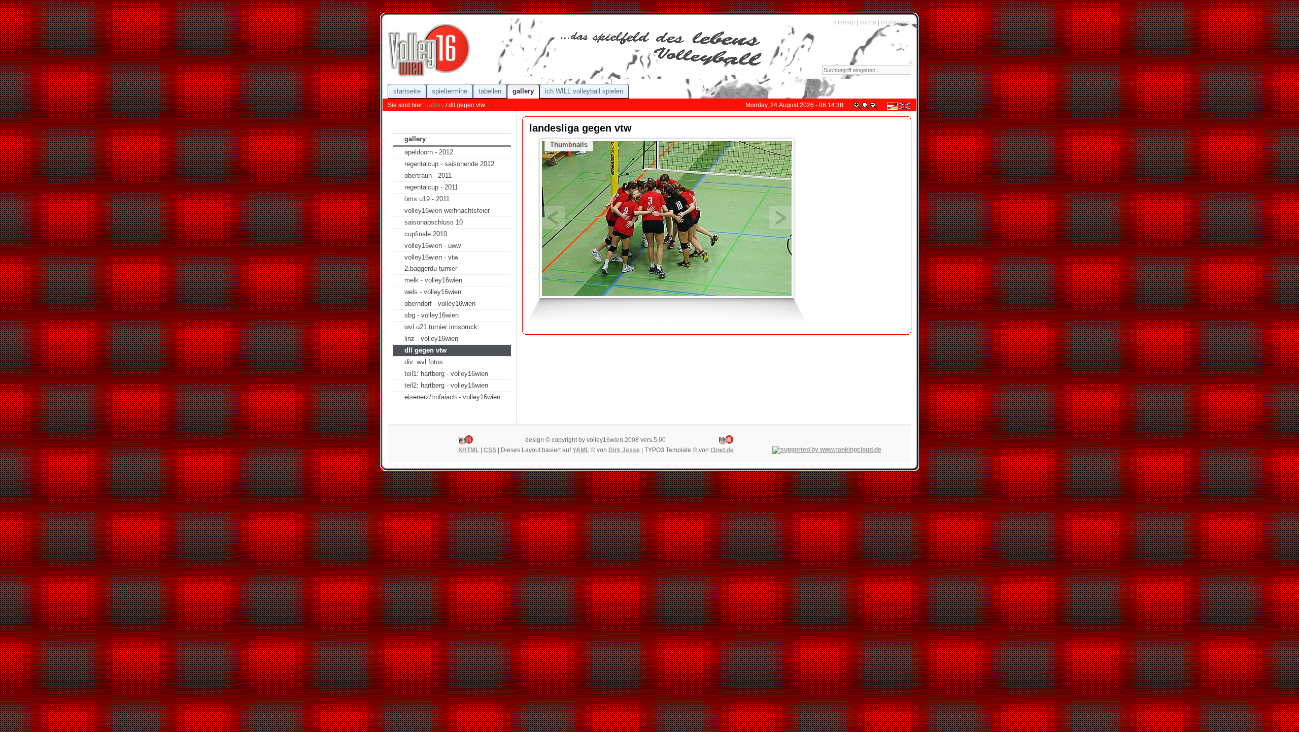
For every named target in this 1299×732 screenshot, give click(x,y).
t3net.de (722, 450)
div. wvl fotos (423, 362)
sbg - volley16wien (431, 315)
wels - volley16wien (432, 292)
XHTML (468, 450)
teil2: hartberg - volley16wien (446, 385)
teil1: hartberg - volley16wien (446, 373)
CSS (490, 450)
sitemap (844, 22)
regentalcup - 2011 (431, 187)
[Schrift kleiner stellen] (874, 107)
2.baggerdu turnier (430, 268)
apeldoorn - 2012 (428, 152)
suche (868, 22)
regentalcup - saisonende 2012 (449, 164)
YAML (580, 450)
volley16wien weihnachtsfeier (447, 210)
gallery (434, 105)
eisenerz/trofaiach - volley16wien (452, 397)
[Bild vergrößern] (666, 218)
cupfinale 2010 (425, 234)
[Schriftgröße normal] (866, 107)
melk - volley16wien (433, 280)
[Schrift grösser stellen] (857, 107)
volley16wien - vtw (431, 257)
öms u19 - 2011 (427, 199)
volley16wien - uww (432, 245)
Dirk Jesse (624, 450)
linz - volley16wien (431, 338)
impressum (896, 22)
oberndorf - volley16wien (439, 303)
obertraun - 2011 (428, 175)
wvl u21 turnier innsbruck (440, 327)
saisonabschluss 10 (433, 222)
